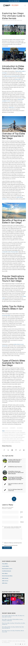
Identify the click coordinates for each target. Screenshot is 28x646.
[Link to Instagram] (16, 644)
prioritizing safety (6, 315)
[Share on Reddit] (20, 450)
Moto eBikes (5, 573)
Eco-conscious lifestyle (19, 434)
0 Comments (12, 428)
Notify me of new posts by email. (11, 545)
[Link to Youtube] (20, 644)
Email (21, 517)
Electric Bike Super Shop (16, 20)
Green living (13, 438)
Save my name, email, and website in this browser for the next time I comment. (12, 527)
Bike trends (12, 432)
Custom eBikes (5, 566)
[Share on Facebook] (4, 450)
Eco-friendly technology (9, 435)
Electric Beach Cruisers (7, 568)
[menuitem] (25, 5)
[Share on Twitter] (8, 450)
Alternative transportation (12, 430)
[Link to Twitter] (22, 644)
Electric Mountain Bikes (7, 575)
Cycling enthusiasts (7, 434)
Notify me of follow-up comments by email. (13, 542)
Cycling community (20, 432)
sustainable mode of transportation (10, 251)
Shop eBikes (5, 563)
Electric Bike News (6, 20)
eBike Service (5, 580)
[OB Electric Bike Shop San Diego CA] (11, 5)
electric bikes (18, 79)
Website (22, 521)
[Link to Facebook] (18, 644)
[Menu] (25, 5)
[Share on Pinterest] (16, 450)
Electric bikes (5, 438)
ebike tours (11, 107)
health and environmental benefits (12, 76)
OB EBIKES (20, 428)
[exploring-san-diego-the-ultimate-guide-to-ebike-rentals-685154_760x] (14, 30)
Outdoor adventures (12, 440)
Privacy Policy (7, 642)
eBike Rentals (5, 578)
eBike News (4, 583)
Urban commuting (15, 442)
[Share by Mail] (24, 450)
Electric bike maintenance (17, 437)
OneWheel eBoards (6, 571)
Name (21, 512)
